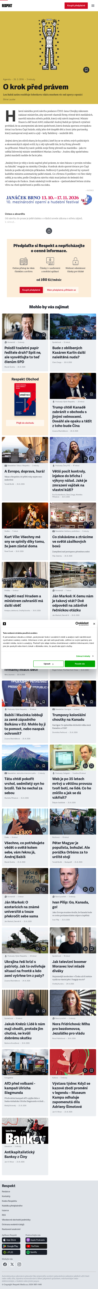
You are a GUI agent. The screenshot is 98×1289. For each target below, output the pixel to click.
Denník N (65, 615)
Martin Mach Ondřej (72, 1217)
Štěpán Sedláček (58, 803)
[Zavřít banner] (94, 624)
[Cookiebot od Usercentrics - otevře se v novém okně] (77, 624)
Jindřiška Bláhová (11, 1235)
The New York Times (70, 670)
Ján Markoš (56, 615)
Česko (6, 837)
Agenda (7, 79)
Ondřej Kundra (24, 611)
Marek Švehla (9, 367)
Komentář (11, 342)
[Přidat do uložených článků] (43, 335)
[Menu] (93, 6)
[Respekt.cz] (7, 5)
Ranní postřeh (60, 897)
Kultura (55, 1078)
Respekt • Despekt (11, 1270)
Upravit (47, 664)
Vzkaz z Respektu (23, 466)
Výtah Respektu (69, 402)
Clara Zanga (56, 362)
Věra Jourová (9, 675)
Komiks (55, 1206)
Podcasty (58, 402)
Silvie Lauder (9, 99)
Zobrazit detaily (83, 656)
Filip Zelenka (57, 556)
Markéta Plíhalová (11, 798)
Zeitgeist (66, 773)
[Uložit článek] (86, 70)
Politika (7, 591)
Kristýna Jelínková (11, 611)
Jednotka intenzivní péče (26, 773)
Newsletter (12, 466)
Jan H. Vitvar (57, 1112)
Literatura (8, 1146)
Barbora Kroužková (11, 1043)
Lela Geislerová (58, 1217)
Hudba (7, 531)
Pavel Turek (8, 551)
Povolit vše (80, 664)
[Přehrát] (37, 335)
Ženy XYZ (66, 466)
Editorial (58, 1270)
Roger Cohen (57, 670)
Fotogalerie (8, 1078)
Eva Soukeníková (58, 495)
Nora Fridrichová (58, 1038)
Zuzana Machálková (60, 431)
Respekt (7, 1281)
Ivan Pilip (55, 920)
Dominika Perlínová (59, 732)
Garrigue (67, 709)
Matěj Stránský (10, 1106)
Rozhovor (56, 837)
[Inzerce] (49, 199)
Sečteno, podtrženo (72, 531)
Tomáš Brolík (9, 484)
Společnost (56, 342)
